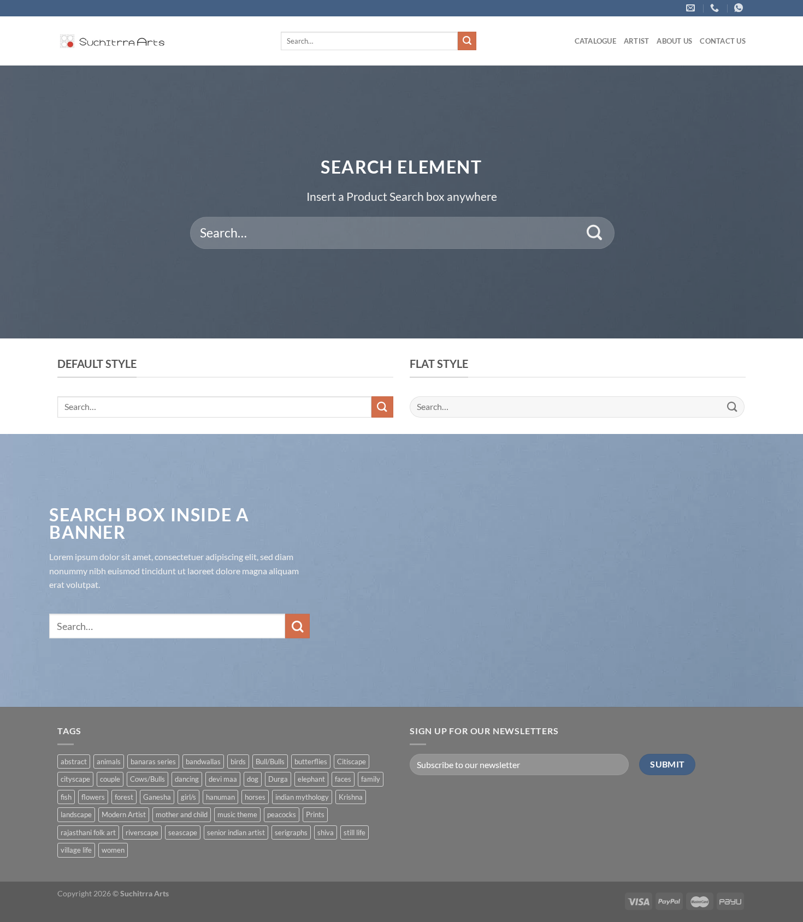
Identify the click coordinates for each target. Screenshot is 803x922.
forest (124, 797)
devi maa (223, 779)
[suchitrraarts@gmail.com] (692, 8)
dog (252, 779)
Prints (315, 814)
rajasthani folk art (88, 832)
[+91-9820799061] (716, 8)
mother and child (182, 814)
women (113, 850)
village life (76, 850)
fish (66, 797)
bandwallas (203, 761)
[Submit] (467, 41)
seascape (182, 832)
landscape (76, 814)
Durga (278, 779)
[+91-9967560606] (740, 8)
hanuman (220, 797)
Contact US (723, 41)
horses (255, 797)
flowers (93, 797)
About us (674, 41)
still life (354, 832)
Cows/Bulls (147, 779)
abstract (74, 761)
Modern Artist (124, 814)
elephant (311, 779)
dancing (187, 779)
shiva (325, 832)
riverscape (142, 832)
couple (110, 779)
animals (109, 761)
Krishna (351, 797)
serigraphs (291, 832)
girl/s (188, 797)
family (370, 779)
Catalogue (595, 41)
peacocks (281, 814)
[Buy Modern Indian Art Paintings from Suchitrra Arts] (112, 41)
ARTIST (637, 41)
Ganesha (157, 797)
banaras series (153, 761)
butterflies (310, 761)
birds (238, 761)
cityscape (75, 779)
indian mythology (302, 797)
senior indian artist (236, 832)
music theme (237, 814)
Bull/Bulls (270, 761)
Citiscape (351, 761)
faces (343, 779)
